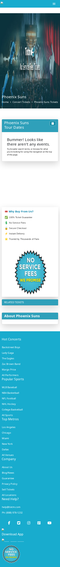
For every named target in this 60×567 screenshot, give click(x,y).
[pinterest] (39, 522)
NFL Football (9, 398)
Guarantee (8, 478)
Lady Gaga (8, 352)
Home (5, 102)
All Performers (10, 375)
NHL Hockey (9, 404)
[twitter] (19, 522)
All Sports (7, 415)
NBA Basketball (10, 392)
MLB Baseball (9, 387)
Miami (5, 438)
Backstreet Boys (11, 347)
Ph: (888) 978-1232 (12, 512)
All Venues (8, 455)
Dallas (5, 449)
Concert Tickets (21, 102)
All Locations (9, 495)
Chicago (6, 432)
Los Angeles (8, 427)
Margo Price (9, 369)
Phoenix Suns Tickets (46, 102)
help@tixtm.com (11, 507)
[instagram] (29, 522)
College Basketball (12, 409)
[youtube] (49, 522)
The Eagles (8, 358)
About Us (7, 467)
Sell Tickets (8, 489)
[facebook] (9, 522)
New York (7, 443)
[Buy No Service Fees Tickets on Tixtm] (24, 4)
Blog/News (8, 472)
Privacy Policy (9, 483)
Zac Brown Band (11, 364)
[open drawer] (54, 4)
